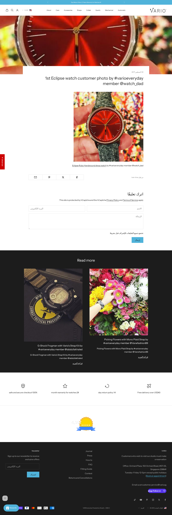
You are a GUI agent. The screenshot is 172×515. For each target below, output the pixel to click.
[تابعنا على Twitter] (159, 500)
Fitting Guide (86, 469)
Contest (88, 473)
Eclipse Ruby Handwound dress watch (89, 165)
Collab (88, 10)
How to (89, 460)
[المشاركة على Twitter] (63, 177)
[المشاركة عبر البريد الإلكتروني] (35, 177)
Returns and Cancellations (80, 478)
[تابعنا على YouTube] (141, 500)
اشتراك (33, 474)
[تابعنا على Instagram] (153, 500)
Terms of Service (130, 200)
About (49, 10)
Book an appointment (156, 476)
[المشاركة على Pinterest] (49, 177)
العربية (142, 508)
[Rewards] (11, 507)
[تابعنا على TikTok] (135, 500)
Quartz (97, 10)
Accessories (68, 10)
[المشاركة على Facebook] (77, 177)
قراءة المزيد (143, 357)
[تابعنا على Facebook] (165, 500)
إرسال (137, 240)
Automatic (121, 10)
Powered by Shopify (98, 508)
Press (89, 455)
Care (57, 10)
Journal (89, 451)
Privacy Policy (112, 200)
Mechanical (109, 10)
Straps (79, 10)
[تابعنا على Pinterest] (147, 500)
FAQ (90, 464)
